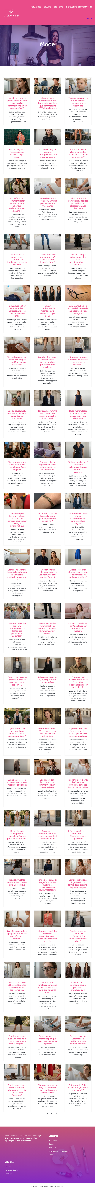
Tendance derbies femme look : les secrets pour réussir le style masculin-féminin (47, 628)
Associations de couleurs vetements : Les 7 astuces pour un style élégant (47, 574)
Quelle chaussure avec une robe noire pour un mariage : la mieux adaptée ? (17, 1040)
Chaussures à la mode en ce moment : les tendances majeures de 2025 (17, 259)
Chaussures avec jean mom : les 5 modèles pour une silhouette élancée (47, 258)
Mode (89, 18)
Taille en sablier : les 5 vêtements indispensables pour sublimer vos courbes (78, 467)
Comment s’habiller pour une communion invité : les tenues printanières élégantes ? (17, 629)
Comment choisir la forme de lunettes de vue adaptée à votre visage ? (78, 310)
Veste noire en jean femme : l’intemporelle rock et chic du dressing (47, 153)
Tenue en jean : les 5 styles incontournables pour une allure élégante (78, 518)
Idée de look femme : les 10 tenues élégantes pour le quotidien (78, 835)
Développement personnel (79, 7)
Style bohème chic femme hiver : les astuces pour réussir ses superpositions (78, 732)
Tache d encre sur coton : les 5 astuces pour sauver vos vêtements (47, 202)
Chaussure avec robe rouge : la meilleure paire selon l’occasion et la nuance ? (47, 1089)
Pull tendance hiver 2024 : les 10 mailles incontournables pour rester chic (17, 986)
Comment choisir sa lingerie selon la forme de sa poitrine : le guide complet (78, 884)
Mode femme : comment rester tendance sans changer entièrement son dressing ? (17, 204)
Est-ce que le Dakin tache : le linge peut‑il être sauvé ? (78, 1087)
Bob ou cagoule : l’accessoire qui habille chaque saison (17, 153)
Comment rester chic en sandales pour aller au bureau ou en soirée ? (77, 153)
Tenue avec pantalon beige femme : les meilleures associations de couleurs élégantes (47, 885)
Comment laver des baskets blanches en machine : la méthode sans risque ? (17, 575)
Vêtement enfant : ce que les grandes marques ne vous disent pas (78, 102)
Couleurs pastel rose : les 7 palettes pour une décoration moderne (78, 627)
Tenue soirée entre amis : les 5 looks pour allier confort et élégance (17, 466)
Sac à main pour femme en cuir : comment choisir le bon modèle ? (47, 784)
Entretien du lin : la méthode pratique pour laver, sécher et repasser (47, 1040)
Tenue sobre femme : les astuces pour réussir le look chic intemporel (47, 415)
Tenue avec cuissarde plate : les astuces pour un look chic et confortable (47, 835)
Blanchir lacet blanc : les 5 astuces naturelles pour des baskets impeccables (78, 784)
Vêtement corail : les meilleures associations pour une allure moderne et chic (47, 936)
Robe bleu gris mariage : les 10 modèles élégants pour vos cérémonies (17, 835)
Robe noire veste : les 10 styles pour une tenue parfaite (47, 680)
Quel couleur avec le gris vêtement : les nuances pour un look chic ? (17, 681)
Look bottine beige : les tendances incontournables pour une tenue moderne (47, 362)
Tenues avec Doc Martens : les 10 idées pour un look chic (17, 882)
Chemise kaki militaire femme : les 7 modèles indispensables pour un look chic (77, 682)
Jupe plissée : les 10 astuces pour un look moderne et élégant (17, 782)
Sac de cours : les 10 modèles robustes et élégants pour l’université (17, 415)
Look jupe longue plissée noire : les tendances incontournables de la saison (78, 259)
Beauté (47, 7)
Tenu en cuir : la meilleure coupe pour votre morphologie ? (78, 986)
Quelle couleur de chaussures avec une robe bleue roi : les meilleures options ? (78, 574)
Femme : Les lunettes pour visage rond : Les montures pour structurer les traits (47, 987)
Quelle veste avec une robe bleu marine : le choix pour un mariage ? (17, 732)
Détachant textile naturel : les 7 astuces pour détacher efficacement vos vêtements (78, 203)
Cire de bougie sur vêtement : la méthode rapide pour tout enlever (78, 1040)
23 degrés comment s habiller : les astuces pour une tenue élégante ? (78, 361)
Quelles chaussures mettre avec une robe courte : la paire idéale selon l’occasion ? (17, 1090)
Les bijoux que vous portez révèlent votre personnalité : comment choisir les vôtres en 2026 (17, 103)
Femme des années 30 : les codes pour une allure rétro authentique (47, 732)
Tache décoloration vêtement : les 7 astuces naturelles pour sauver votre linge (17, 311)
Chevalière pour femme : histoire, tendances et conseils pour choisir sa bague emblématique (17, 519)
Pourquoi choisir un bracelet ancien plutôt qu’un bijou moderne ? (47, 517)
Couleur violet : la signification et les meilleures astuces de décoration (47, 466)
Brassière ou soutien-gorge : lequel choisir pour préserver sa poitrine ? (17, 935)
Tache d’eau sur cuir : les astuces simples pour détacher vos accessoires (17, 361)
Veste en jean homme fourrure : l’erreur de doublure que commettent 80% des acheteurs (47, 103)
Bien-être (58, 7)
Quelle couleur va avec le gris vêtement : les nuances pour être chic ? (78, 936)
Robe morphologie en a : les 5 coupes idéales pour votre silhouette (78, 415)
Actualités (36, 7)
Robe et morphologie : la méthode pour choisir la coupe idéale (47, 311)
